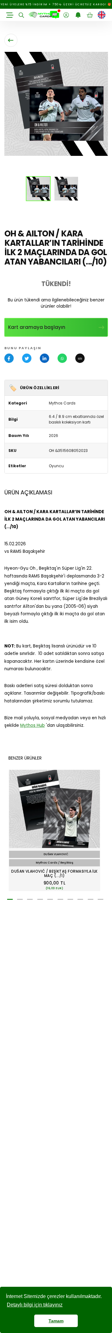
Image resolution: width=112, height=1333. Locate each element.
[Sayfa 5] (50, 899)
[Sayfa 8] (80, 899)
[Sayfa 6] (60, 899)
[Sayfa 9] (90, 899)
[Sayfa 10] (100, 899)
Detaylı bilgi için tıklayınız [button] (35, 1304)
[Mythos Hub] (54, 15)
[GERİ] (10, 40)
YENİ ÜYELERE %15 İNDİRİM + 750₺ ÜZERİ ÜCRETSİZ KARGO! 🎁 (56, 4)
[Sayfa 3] (30, 899)
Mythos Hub (32, 725)
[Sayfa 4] (40, 899)
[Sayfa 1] (10, 899)
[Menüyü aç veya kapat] (10, 15)
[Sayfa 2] (20, 899)
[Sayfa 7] (70, 899)
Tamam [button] (56, 1320)
